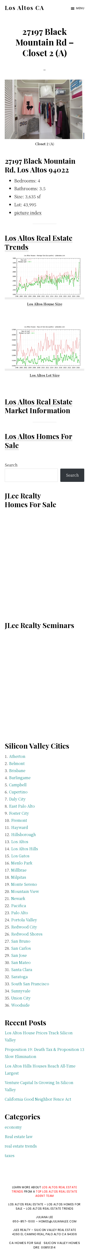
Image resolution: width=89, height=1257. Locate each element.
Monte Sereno (24, 884)
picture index (28, 212)
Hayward (19, 827)
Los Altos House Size (44, 304)
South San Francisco (30, 983)
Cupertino (18, 792)
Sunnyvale (20, 991)
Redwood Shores (26, 934)
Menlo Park (21, 863)
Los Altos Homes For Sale (38, 440)
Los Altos (19, 841)
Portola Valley (24, 919)
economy (13, 1127)
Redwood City (24, 927)
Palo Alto (19, 912)
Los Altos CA (24, 7)
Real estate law (19, 1136)
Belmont (17, 763)
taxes (9, 1155)
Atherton (17, 756)
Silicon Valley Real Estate (55, 1230)
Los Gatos (20, 856)
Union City (21, 998)
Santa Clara (21, 969)
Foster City (19, 813)
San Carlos (21, 948)
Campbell (18, 784)
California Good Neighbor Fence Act (38, 1099)
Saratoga (19, 976)
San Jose (19, 955)
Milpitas (18, 877)
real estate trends (21, 1146)
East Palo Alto (22, 806)
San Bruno (20, 941)
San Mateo (21, 962)
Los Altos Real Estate (38, 401)
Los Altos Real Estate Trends (38, 242)
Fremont (19, 820)
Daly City (17, 799)
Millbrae (19, 870)
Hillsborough (23, 834)
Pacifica (18, 905)
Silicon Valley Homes (62, 1243)
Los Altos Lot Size (45, 375)
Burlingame (20, 777)
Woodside (20, 1005)
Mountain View (25, 891)
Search (11, 465)
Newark (18, 898)
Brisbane (17, 770)
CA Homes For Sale (25, 1243)
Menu (80, 8)
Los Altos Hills (24, 848)
